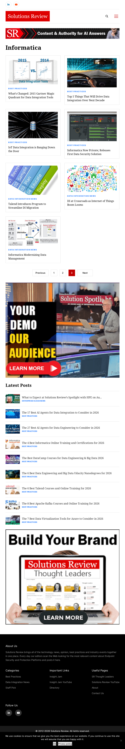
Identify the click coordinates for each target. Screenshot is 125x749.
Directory (54, 687)
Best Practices (17, 88)
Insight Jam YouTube (61, 682)
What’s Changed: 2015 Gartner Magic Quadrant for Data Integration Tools (31, 95)
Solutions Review (59, 731)
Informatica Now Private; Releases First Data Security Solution (88, 152)
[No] (121, 740)
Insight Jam (56, 676)
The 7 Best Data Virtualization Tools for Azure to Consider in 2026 (62, 518)
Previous (40, 272)
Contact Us (98, 693)
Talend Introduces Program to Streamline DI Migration (27, 205)
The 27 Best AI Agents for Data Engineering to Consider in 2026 (61, 427)
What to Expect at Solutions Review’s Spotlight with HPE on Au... (62, 397)
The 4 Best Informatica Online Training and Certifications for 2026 (63, 443)
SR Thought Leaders (103, 676)
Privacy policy (65, 743)
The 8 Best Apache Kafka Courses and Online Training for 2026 (60, 503)
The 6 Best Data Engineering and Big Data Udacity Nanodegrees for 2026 (67, 473)
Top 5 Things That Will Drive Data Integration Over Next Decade (88, 98)
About (95, 687)
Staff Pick (11, 687)
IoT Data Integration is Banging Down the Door (31, 149)
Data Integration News (22, 199)
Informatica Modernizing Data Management (27, 256)
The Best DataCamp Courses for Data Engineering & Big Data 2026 (63, 458)
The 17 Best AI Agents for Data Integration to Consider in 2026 (60, 412)
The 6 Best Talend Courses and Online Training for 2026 (56, 488)
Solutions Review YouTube (105, 682)
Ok (54, 743)
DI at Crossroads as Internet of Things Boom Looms (90, 202)
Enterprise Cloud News (33, 401)
